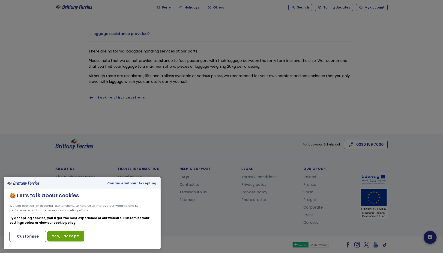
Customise (28, 236)
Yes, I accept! (66, 236)
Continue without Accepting (131, 183)
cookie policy (64, 223)
